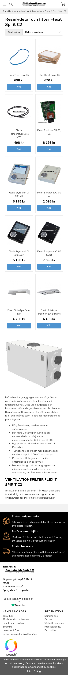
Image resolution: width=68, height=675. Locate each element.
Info (29, 671)
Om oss (48, 619)
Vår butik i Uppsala (54, 623)
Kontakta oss (51, 616)
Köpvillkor (8, 616)
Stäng (37, 671)
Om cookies (50, 630)
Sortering (14, 32)
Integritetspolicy (52, 626)
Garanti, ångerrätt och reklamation (20, 634)
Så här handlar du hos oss (16, 619)
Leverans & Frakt (11, 630)
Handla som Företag (13, 623)
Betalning (7, 626)
